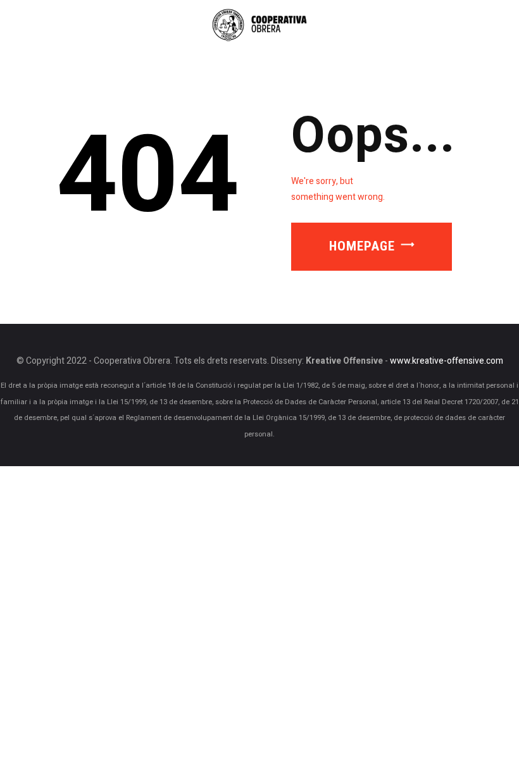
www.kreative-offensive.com (446, 361)
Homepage (362, 246)
